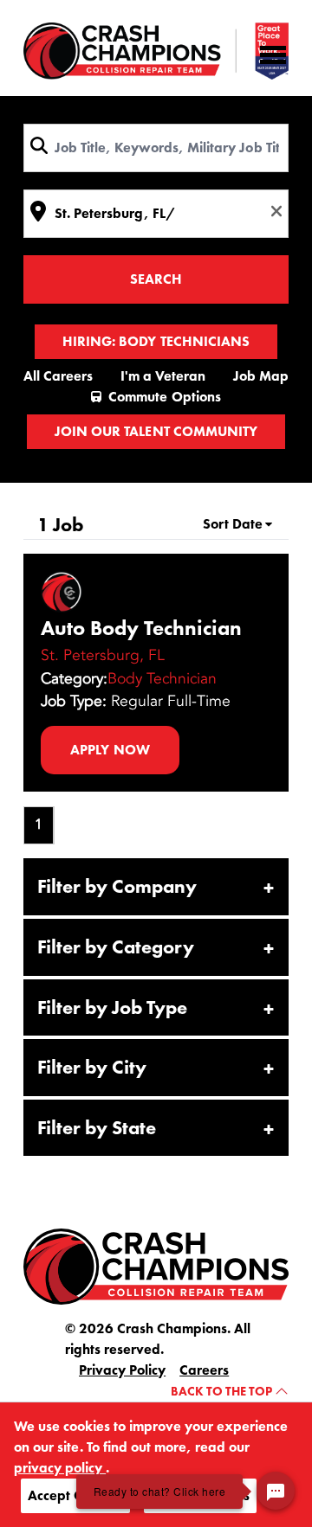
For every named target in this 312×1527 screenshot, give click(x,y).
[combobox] (156, 148)
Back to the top (223, 1391)
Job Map (261, 376)
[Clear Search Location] (271, 210)
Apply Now (109, 750)
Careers (204, 1370)
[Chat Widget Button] (276, 1491)
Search (156, 279)
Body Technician (162, 678)
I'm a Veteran (162, 376)
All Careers (58, 376)
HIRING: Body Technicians (155, 341)
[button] (156, 886)
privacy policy (60, 1468)
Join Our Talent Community (156, 431)
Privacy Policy (122, 1370)
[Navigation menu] (273, 55)
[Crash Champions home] (156, 51)
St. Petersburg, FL (103, 655)
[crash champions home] (156, 1265)
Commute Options (164, 397)
